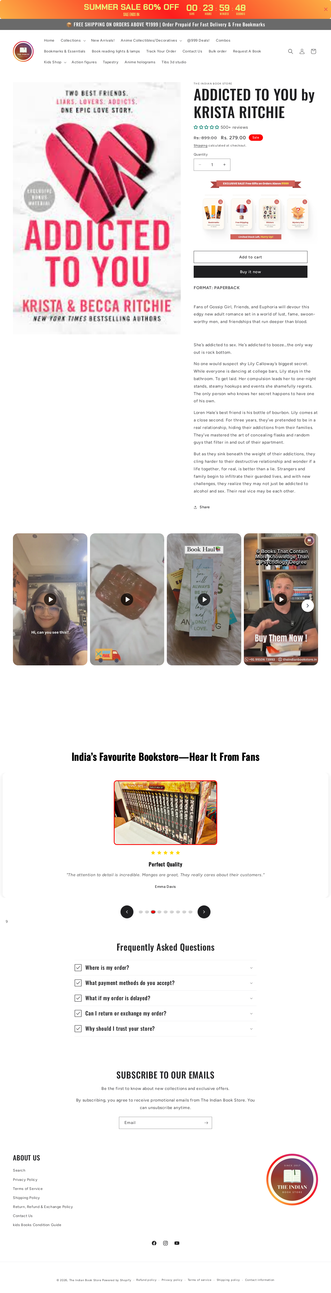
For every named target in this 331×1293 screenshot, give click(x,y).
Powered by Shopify (116, 1280)
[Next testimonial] (204, 911)
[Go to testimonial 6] (172, 911)
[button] (73, 40)
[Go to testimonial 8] (184, 911)
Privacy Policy (25, 1179)
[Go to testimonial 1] (141, 911)
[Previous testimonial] (127, 911)
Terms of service (200, 1280)
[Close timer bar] (326, 9)
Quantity (201, 154)
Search (19, 1170)
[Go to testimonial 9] (190, 911)
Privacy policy (172, 1280)
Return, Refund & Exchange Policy (43, 1207)
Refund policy (146, 1280)
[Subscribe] (206, 1123)
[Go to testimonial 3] (153, 911)
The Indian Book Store (85, 1280)
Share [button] (205, 507)
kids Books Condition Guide (37, 1225)
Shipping (201, 145)
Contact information (259, 1280)
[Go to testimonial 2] (147, 911)
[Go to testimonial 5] (165, 911)
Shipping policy (228, 1280)
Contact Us (23, 1216)
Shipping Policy (26, 1198)
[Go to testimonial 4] (159, 912)
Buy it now (250, 272)
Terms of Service (28, 1189)
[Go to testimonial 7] (178, 911)
